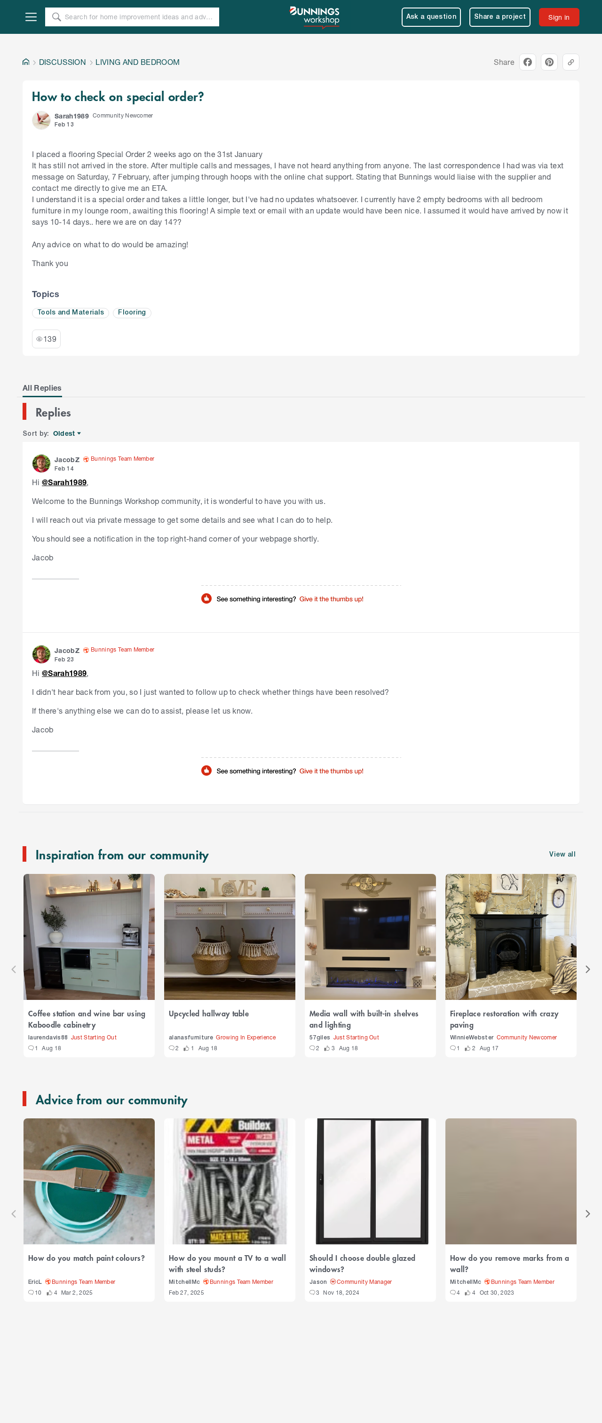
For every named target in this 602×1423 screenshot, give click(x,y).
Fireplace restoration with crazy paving (504, 1018)
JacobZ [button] (67, 460)
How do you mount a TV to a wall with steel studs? (227, 1263)
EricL (35, 1282)
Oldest (64, 433)
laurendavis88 (48, 1037)
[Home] (26, 62)
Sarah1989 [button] (72, 116)
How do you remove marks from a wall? (510, 1263)
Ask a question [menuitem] (431, 17)
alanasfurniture (191, 1037)
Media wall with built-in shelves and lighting (364, 1018)
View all (562, 855)
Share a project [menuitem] (500, 17)
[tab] (42, 387)
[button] (41, 120)
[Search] (56, 17)
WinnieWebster (471, 1037)
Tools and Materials (70, 313)
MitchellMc (184, 1282)
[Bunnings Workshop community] (315, 16)
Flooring (132, 313)
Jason (318, 1282)
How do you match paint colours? (86, 1257)
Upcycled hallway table (209, 1013)
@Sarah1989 (64, 482)
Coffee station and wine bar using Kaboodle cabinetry (87, 1018)
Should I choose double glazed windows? (362, 1263)
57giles (319, 1037)
